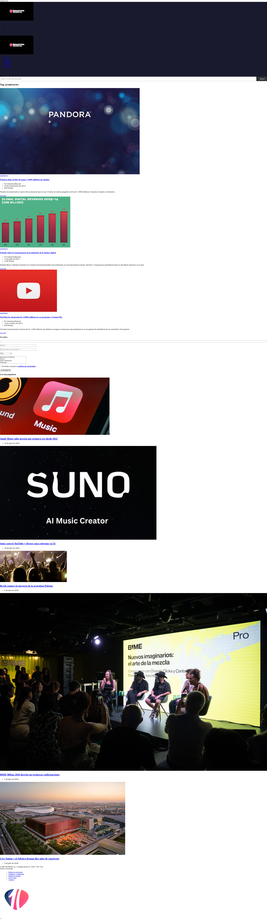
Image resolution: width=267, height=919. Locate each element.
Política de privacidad (15, 872)
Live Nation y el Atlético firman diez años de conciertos (29, 858)
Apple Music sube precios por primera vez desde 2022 (29, 438)
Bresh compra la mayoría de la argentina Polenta (26, 586)
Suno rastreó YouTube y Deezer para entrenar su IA (27, 543)
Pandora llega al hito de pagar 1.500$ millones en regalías (24, 180)
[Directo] (13, 359)
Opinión (7, 65)
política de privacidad (26, 366)
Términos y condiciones (16, 874)
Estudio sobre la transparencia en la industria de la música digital (28, 253)
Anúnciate (7, 67)
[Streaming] (13, 362)
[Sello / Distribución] (13, 361)
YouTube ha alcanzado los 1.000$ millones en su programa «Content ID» (31, 317)
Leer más (3, 195)
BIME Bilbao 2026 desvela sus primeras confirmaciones (30, 774)
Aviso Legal (12, 878)
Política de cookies (14, 876)
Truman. (17, 869)
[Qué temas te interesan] (13, 357)
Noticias (7, 59)
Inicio (6, 57)
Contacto (11, 880)
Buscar (2, 76)
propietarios (4, 175)
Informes (7, 61)
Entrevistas (7, 63)
